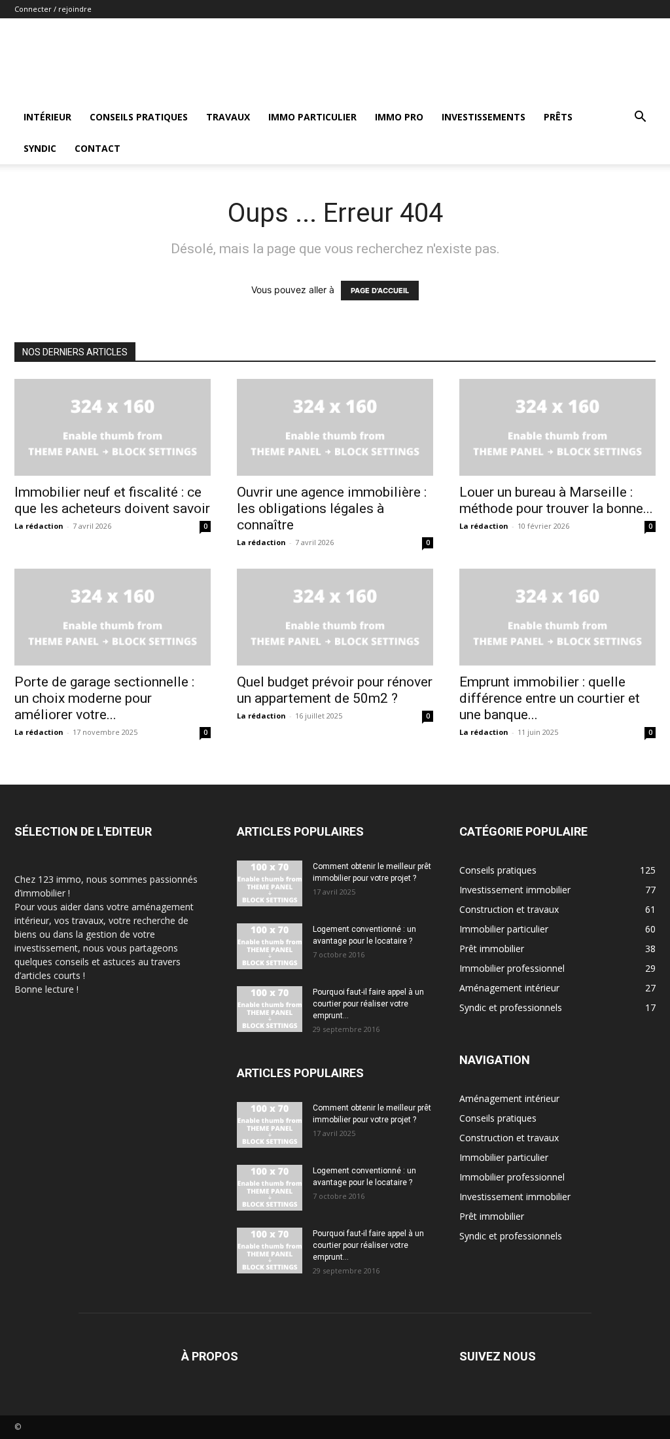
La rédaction (38, 526)
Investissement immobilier (515, 1196)
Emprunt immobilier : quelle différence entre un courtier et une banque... (549, 698)
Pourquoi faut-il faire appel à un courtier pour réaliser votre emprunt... (368, 1003)
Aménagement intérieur (509, 1098)
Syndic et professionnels (510, 1236)
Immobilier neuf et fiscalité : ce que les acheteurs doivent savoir (112, 500)
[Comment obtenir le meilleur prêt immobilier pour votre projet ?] (269, 883)
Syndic (40, 148)
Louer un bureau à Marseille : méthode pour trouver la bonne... (556, 500)
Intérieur (47, 117)
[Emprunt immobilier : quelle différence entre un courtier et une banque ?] (557, 617)
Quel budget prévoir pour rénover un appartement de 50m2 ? (334, 690)
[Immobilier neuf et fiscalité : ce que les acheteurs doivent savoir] (112, 427)
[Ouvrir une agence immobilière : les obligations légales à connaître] (335, 427)
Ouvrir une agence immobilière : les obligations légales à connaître (332, 508)
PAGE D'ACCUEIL (380, 290)
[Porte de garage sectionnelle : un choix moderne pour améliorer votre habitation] (112, 617)
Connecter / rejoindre (53, 9)
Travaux (228, 117)
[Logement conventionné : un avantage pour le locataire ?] (269, 946)
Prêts (558, 117)
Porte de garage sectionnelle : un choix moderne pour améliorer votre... (104, 698)
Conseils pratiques (139, 117)
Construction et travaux (509, 1137)
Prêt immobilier (491, 1216)
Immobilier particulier (503, 1157)
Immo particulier (312, 117)
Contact (97, 148)
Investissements (483, 117)
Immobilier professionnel (512, 1177)
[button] (640, 118)
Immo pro (399, 117)
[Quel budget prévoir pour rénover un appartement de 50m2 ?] (335, 617)
